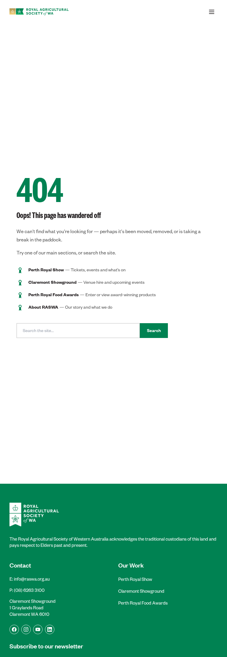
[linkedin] (49, 629)
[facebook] (14, 629)
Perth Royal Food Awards (143, 602)
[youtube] (38, 629)
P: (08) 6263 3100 (27, 590)
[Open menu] (212, 12)
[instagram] (26, 629)
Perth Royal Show (135, 579)
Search (154, 330)
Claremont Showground (141, 591)
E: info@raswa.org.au (29, 578)
